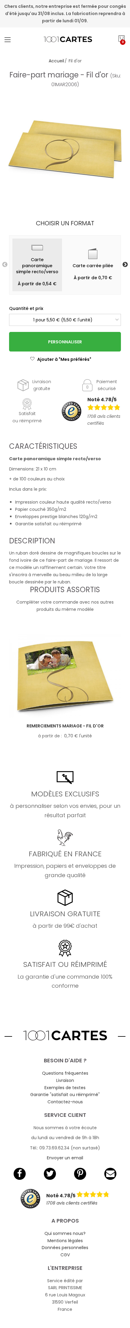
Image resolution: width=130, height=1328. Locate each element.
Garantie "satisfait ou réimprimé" (65, 1095)
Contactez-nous (65, 1102)
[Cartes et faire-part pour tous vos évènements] (65, 39)
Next (125, 265)
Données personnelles (65, 1248)
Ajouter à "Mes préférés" (64, 359)
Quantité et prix (26, 308)
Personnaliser (65, 342)
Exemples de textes (65, 1088)
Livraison (65, 1080)
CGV (65, 1255)
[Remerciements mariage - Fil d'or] (65, 676)
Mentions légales (65, 1241)
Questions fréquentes (65, 1073)
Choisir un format (65, 223)
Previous (5, 265)
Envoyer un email (65, 1158)
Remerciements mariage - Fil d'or (65, 726)
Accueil (56, 61)
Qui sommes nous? (65, 1233)
